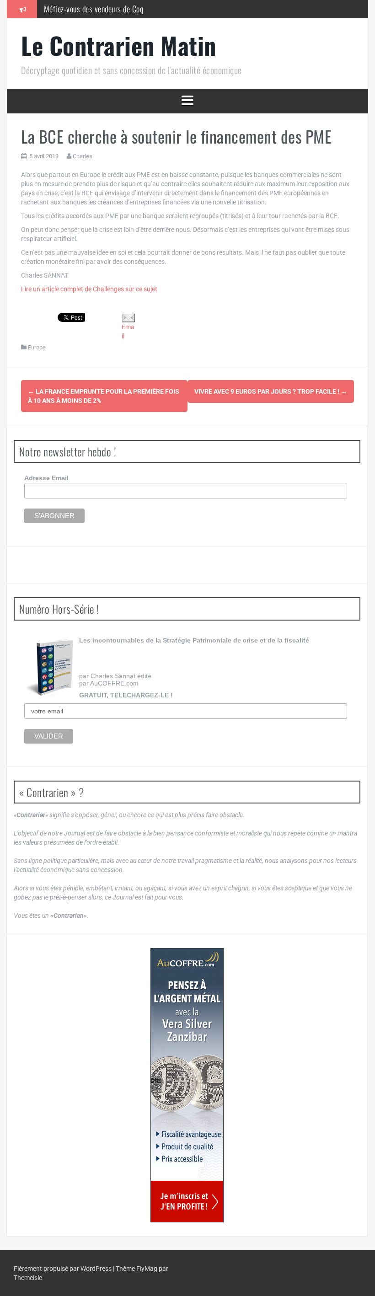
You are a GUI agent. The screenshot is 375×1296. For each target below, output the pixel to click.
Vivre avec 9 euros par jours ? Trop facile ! (270, 391)
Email (128, 331)
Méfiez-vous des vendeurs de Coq (94, 9)
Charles (82, 156)
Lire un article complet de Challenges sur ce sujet (89, 289)
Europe (37, 347)
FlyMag (146, 1268)
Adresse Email (46, 478)
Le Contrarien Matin (118, 45)
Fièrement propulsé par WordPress (63, 1268)
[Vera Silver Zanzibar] (187, 1085)
